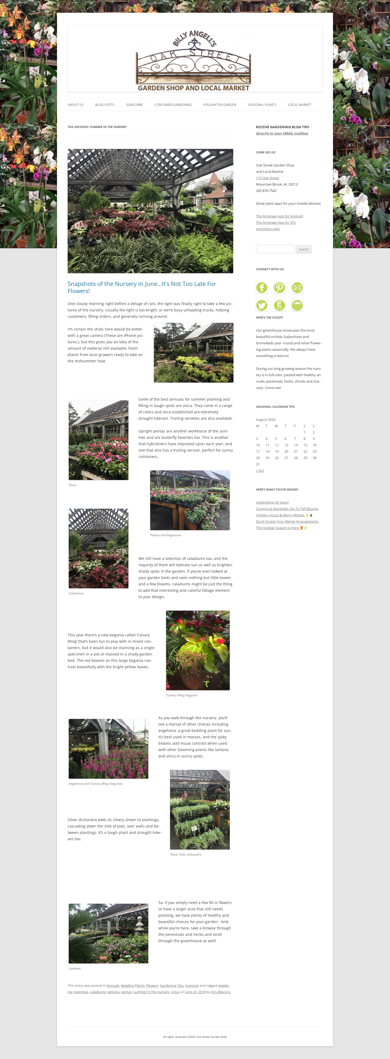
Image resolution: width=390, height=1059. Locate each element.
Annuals (113, 985)
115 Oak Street (267, 177)
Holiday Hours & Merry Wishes (280, 515)
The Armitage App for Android (279, 216)
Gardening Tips (172, 985)
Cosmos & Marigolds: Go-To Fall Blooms (287, 508)
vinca (175, 991)
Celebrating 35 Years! (272, 502)
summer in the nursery (151, 991)
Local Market (299, 104)
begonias (81, 991)
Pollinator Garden (219, 104)
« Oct (260, 470)
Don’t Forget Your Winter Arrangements (287, 521)
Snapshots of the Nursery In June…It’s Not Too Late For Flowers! (142, 287)
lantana (113, 991)
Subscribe (134, 104)
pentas (126, 991)
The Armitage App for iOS (276, 222)
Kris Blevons (220, 991)
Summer (192, 985)
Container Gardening (173, 104)
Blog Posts (104, 104)
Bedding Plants (133, 985)
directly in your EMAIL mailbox (282, 133)
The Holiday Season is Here (278, 527)
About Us (76, 104)
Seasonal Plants (262, 104)
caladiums (98, 991)
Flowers (152, 985)
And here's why (268, 228)
